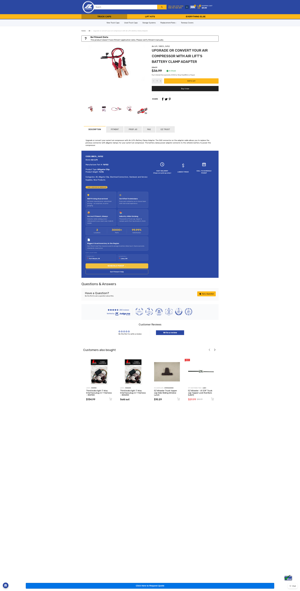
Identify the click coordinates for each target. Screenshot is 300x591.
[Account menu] (187, 7)
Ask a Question (207, 294)
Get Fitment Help (117, 272)
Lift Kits (150, 16)
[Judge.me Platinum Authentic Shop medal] (139, 311)
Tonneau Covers (187, 23)
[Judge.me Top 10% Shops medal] (178, 311)
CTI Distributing (194, 388)
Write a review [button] (170, 332)
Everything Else (196, 16)
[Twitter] (166, 99)
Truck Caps (104, 16)
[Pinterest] (169, 99)
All (96, 177)
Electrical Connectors (119, 177)
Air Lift (154, 46)
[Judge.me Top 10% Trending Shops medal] (188, 311)
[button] (192, 7)
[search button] (162, 7)
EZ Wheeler (158, 388)
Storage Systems (149, 23)
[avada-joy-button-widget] (5, 585)
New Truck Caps (113, 23)
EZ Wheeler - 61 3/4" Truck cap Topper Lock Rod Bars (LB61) (200, 392)
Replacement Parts (167, 23)
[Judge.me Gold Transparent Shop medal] (149, 311)
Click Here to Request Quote (150, 586)
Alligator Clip (103, 177)
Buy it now (185, 89)
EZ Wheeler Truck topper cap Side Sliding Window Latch (165, 392)
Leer (88, 388)
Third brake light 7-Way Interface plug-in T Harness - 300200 (133, 392)
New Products (99, 180)
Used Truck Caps (131, 23)
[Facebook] (162, 99)
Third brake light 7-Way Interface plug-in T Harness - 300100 (99, 392)
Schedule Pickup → (117, 266)
